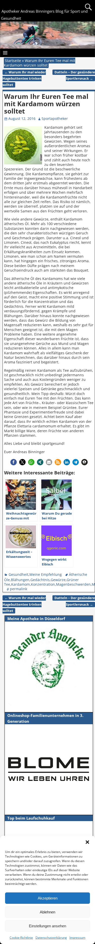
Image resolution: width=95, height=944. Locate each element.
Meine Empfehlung (45, 574)
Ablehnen (47, 912)
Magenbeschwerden (73, 584)
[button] (87, 842)
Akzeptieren (48, 898)
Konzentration (43, 584)
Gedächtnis (40, 579)
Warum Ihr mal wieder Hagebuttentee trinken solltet (24, 78)
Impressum (77, 937)
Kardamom (20, 584)
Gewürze (58, 579)
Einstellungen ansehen (47, 926)
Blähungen (20, 579)
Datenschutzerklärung (51, 937)
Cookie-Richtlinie (21, 937)
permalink (18, 588)
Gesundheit (18, 574)
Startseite (13, 60)
